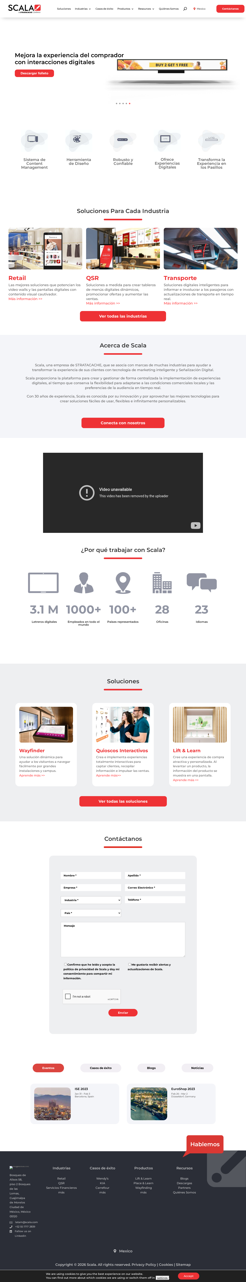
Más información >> (25, 299)
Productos (123, 9)
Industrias (81, 9)
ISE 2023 (81, 1089)
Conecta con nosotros (123, 423)
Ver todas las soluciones (123, 801)
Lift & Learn (187, 750)
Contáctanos (230, 8)
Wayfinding (143, 1188)
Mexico (201, 8)
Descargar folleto (34, 73)
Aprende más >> (32, 775)
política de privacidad (78, 969)
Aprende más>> (108, 775)
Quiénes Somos (169, 9)
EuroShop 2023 (183, 1089)
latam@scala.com (26, 1222)
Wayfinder (32, 750)
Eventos (48, 1068)
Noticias (197, 1068)
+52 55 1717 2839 (25, 1226)
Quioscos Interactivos (122, 750)
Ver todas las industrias (123, 316)
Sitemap (183, 1265)
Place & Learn (143, 1183)
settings (162, 1277)
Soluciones (64, 9)
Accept (189, 1276)
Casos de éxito (104, 9)
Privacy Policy (144, 1265)
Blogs (151, 1068)
